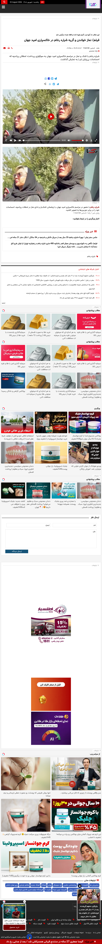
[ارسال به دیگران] (4, 48)
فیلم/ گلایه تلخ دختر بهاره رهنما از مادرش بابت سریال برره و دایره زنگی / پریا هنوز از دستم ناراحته (60, 293)
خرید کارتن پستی (75, 889)
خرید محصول (14, 927)
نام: (94, 525)
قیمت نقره (51, 923)
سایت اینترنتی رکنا (73, 937)
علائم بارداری (24, 885)
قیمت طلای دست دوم (69, 923)
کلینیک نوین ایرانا (60, 889)
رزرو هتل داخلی (12, 885)
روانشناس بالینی (69, 885)
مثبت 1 (48, 889)
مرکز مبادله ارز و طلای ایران (61, 920)
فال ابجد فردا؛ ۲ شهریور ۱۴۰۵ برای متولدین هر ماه (77, 298)
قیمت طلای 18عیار (91, 923)
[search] (4, 2)
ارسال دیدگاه (17, 551)
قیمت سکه (37, 923)
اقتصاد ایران (81, 920)
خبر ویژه (89, 231)
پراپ (49, 885)
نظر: (94, 531)
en (42, 2)
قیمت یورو (28, 920)
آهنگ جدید (35, 885)
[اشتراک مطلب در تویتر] (52, 78)
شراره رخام (94, 207)
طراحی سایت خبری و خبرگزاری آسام (13, 937)
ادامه (3, 303)
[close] (95, 941)
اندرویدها (76, 894)
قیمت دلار (42, 920)
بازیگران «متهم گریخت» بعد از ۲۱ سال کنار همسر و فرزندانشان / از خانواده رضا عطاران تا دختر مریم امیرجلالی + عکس (89, 911)
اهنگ (44, 885)
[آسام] (29, 937)
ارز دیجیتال (57, 885)
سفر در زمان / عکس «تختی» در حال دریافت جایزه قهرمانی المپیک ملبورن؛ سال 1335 (65, 280)
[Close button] (24, 901)
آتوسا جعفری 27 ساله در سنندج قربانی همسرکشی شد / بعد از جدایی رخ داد (44, 941)
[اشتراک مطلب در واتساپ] (46, 78)
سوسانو (95, 920)
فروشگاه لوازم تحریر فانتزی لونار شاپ (28, 889)
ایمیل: (47, 525)
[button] (79, 886)
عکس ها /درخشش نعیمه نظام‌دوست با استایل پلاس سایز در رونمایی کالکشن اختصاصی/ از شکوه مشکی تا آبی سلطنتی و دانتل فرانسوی (51, 287)
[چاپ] (8, 48)
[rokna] (93, 4)
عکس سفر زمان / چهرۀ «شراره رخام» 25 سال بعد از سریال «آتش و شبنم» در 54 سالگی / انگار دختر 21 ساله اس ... (52, 237)
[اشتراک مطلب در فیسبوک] (48, 78)
